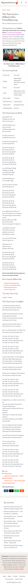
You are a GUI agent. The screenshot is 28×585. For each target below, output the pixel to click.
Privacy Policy (9, 579)
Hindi (8, 10)
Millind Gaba (8, 473)
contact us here (18, 569)
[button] (21, 2)
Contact (15, 576)
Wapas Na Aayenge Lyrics (11, 283)
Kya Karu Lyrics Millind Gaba (12, 285)
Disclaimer (22, 576)
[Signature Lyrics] (9, 2)
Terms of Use (19, 579)
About (9, 576)
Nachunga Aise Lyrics (10, 287)
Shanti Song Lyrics (9, 289)
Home (4, 10)
